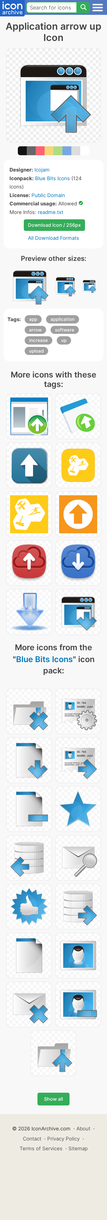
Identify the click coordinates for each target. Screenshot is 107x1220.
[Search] (83, 7)
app (33, 319)
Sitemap (78, 1148)
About (83, 1129)
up (64, 340)
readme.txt (50, 212)
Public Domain (48, 195)
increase (38, 340)
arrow (35, 330)
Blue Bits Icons (52, 178)
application (63, 319)
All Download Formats (53, 238)
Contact (32, 1139)
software (64, 330)
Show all (53, 1099)
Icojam (42, 170)
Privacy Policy (63, 1139)
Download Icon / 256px (54, 225)
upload (36, 351)
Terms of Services (41, 1148)
